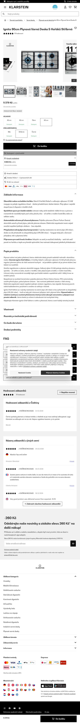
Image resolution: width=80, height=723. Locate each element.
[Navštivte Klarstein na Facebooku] (9, 708)
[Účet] (65, 7)
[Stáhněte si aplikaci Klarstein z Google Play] (60, 686)
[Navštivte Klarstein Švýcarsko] (13, 685)
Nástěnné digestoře (11, 622)
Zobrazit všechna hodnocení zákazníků (43, 504)
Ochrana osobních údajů (11, 549)
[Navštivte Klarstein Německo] (4, 685)
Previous (6, 61)
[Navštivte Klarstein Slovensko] (33, 685)
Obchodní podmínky (33, 712)
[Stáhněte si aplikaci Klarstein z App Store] (47, 686)
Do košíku (42, 146)
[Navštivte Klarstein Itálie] (21, 685)
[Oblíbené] (70, 7)
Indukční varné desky (11, 627)
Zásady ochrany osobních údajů (53, 694)
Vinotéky (6, 581)
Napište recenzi (68, 392)
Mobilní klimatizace (11, 586)
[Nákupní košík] (75, 7)
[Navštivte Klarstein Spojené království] (29, 685)
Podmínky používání (70, 694)
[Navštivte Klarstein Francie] (17, 685)
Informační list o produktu (9, 106)
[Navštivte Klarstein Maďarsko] (9, 690)
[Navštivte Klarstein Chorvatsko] (17, 690)
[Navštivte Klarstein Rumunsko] (21, 690)
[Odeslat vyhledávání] (3, 14)
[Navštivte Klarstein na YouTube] (14, 708)
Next (74, 61)
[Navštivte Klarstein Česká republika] (4, 690)
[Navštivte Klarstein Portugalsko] (9, 694)
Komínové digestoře (11, 599)
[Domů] (7, 20)
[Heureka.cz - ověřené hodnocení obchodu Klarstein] (55, 7)
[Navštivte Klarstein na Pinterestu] (19, 708)
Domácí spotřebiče (16, 20)
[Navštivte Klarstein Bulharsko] (25, 690)
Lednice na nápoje (10, 613)
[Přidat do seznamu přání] (75, 28)
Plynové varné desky (45, 20)
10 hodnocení (18, 33)
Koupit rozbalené (12, 158)
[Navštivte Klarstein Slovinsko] (13, 694)
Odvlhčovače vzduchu (11, 590)
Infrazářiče (7, 604)
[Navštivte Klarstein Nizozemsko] (4, 694)
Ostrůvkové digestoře (11, 595)
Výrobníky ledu (9, 608)
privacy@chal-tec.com (11, 555)
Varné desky (31, 20)
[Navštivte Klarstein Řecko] (17, 695)
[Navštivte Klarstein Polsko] (13, 690)
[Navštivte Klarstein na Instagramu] (4, 708)
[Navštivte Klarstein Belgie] (33, 690)
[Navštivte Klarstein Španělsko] (25, 685)
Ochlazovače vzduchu (11, 618)
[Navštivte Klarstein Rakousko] (9, 685)
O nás (47, 712)
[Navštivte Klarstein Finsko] (29, 690)
